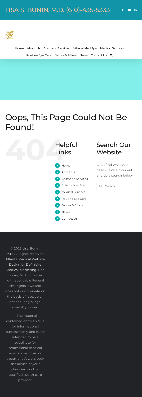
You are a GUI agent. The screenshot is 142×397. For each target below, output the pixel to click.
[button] (111, 55)
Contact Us (70, 218)
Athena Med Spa (73, 185)
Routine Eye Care (74, 198)
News (66, 212)
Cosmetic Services (75, 179)
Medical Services (73, 192)
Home (66, 165)
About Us (68, 172)
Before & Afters (72, 205)
